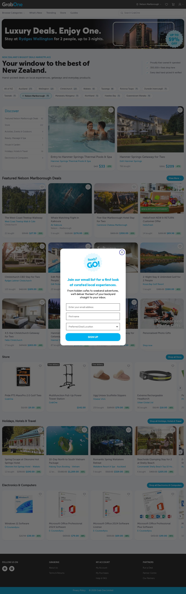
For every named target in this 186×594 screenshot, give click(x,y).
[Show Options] (117, 326)
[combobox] (92, 326)
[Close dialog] (122, 252)
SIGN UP (93, 337)
